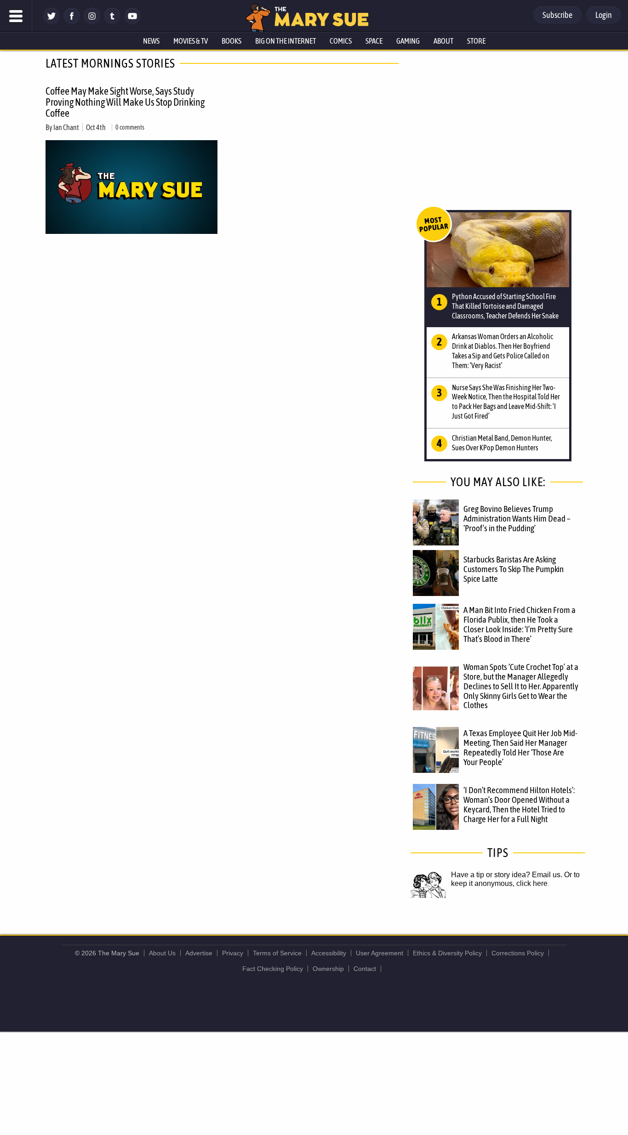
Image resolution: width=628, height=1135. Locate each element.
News (151, 40)
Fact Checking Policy (272, 968)
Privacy (232, 953)
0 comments (129, 127)
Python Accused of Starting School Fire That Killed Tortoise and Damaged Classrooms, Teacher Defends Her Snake (505, 306)
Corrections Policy (517, 953)
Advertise (198, 953)
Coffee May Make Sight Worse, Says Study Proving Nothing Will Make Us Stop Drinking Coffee (125, 102)
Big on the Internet (285, 40)
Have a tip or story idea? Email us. (506, 875)
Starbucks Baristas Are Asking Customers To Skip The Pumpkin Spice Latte (513, 569)
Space (374, 40)
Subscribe (557, 15)
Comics (341, 40)
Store (476, 40)
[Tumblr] (112, 22)
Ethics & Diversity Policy (447, 953)
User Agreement (379, 953)
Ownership (328, 968)
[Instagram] (92, 22)
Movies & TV (190, 40)
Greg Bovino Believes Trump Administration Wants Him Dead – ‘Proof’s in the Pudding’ (517, 518)
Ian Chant (66, 127)
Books (231, 40)
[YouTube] (132, 22)
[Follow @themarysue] (51, 22)
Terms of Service (277, 953)
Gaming (408, 40)
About (443, 40)
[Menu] (16, 16)
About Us (162, 953)
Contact (365, 968)
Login (603, 15)
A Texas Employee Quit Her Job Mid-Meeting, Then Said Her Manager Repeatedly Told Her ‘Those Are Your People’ (520, 747)
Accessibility (328, 953)
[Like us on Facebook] (71, 22)
